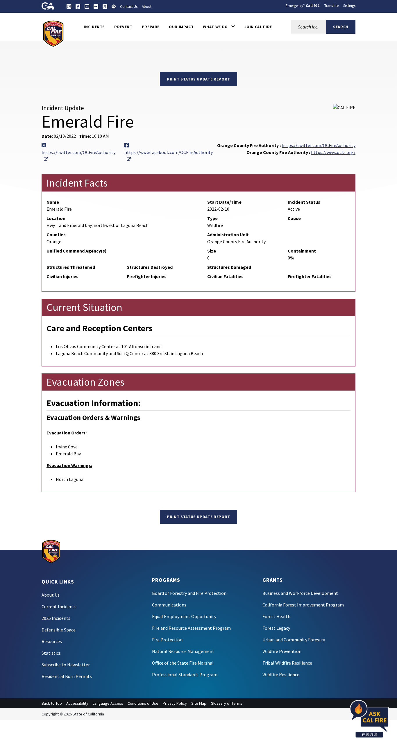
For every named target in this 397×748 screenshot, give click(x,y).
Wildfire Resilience (280, 674)
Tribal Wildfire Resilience (287, 663)
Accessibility (77, 703)
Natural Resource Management (183, 651)
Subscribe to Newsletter (66, 665)
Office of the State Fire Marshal (183, 663)
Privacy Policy (175, 703)
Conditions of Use (143, 703)
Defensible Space (59, 630)
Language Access (108, 703)
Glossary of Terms (226, 703)
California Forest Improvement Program (303, 605)
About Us (51, 595)
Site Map (198, 703)
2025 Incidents (56, 618)
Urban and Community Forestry (293, 640)
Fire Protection (167, 640)
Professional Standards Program (184, 674)
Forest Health (276, 616)
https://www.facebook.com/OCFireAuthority (168, 155)
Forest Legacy (276, 628)
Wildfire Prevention (281, 651)
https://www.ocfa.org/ (333, 152)
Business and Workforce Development (300, 593)
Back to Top (52, 703)
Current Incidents (59, 606)
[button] (218, 27)
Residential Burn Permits (67, 676)
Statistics (51, 653)
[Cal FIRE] (53, 33)
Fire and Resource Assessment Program (191, 628)
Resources (52, 641)
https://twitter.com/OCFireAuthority (78, 155)
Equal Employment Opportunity (184, 616)
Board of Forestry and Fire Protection (189, 593)
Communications (169, 605)
